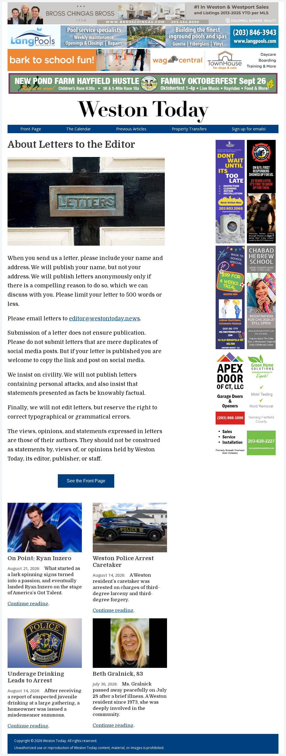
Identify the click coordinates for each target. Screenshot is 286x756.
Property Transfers (189, 129)
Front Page (30, 129)
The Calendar (78, 129)
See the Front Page (86, 480)
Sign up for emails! (249, 129)
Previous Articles (131, 129)
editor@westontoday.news (104, 319)
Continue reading (28, 603)
